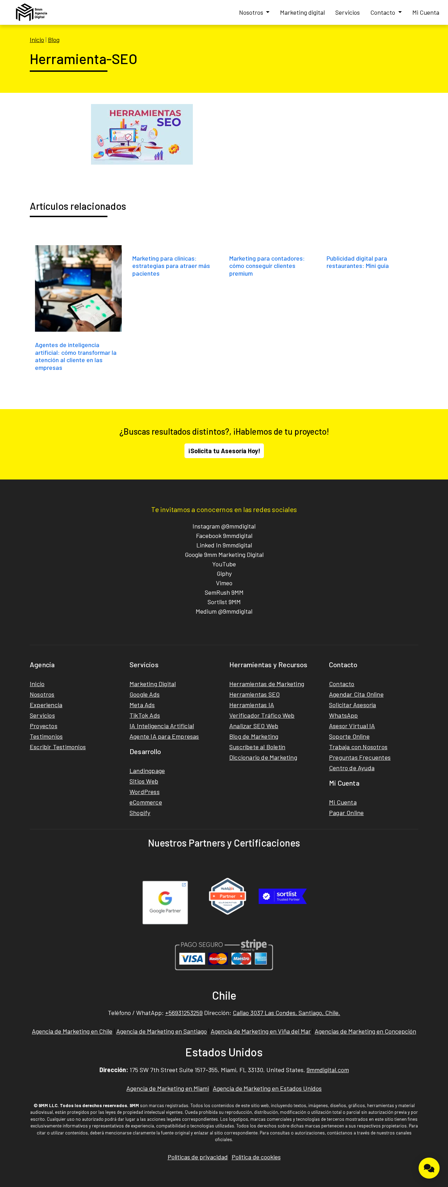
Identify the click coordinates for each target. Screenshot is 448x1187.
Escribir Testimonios (58, 747)
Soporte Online (349, 736)
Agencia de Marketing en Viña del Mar (261, 1031)
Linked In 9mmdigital (224, 545)
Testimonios (46, 736)
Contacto (383, 12)
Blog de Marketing (253, 736)
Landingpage (147, 770)
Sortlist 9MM (224, 602)
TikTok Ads (145, 715)
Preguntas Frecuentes (360, 757)
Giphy (224, 573)
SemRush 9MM (224, 592)
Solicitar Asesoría (352, 705)
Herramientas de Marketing (266, 684)
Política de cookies (256, 1157)
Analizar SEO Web (253, 726)
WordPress (145, 791)
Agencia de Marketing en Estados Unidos (267, 1088)
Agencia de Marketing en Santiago (161, 1031)
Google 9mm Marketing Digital (224, 554)
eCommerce (146, 802)
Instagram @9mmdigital (223, 526)
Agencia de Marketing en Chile (72, 1031)
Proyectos (43, 726)
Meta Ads (142, 705)
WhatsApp (343, 715)
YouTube (224, 564)
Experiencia (46, 705)
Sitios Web (144, 781)
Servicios (347, 12)
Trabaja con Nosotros (358, 747)
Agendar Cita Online (356, 694)
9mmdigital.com (328, 1070)
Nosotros (252, 12)
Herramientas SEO (254, 694)
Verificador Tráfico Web (262, 715)
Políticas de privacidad (198, 1157)
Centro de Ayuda (351, 768)
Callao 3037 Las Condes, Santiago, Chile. (286, 1012)
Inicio (37, 39)
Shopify (140, 812)
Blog (53, 39)
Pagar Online (346, 812)
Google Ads (145, 694)
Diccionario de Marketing (263, 757)
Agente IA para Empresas (164, 736)
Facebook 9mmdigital (224, 535)
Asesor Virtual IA (352, 726)
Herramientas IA (251, 705)
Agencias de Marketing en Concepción (365, 1031)
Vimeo (224, 583)
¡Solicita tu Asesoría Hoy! (224, 451)
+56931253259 (184, 1012)
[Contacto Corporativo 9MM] (429, 1168)
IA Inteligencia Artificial (162, 726)
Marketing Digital (153, 684)
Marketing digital (302, 12)
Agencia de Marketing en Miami (167, 1088)
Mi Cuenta (425, 12)
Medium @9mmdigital (224, 611)
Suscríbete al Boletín (257, 747)
